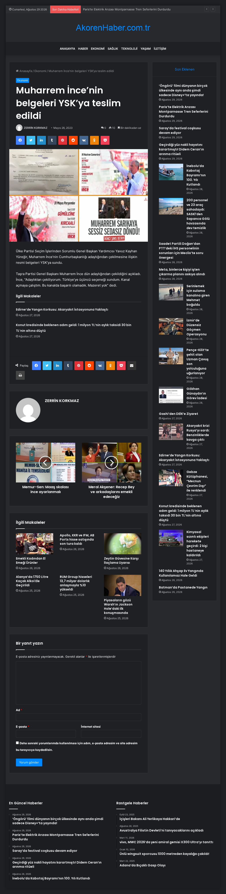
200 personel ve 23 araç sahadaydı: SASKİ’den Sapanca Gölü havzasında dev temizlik (198, 214)
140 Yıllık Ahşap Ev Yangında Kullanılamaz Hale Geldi (181, 573)
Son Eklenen (184, 69)
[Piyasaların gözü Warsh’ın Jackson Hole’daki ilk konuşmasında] (122, 585)
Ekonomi (98, 48)
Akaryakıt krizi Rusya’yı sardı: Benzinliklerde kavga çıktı (198, 432)
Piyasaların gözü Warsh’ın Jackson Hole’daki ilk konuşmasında (118, 606)
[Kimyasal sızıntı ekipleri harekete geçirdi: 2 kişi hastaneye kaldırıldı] (171, 538)
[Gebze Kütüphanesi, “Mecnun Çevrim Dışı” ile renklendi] (171, 478)
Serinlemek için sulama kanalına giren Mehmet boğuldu (198, 295)
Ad (19, 710)
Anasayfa (67, 48)
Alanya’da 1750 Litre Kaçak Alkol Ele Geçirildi (32, 581)
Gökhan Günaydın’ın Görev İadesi (196, 393)
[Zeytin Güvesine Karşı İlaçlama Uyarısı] (122, 543)
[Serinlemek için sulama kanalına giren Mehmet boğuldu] (171, 292)
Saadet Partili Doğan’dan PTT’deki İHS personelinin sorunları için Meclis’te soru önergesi (181, 250)
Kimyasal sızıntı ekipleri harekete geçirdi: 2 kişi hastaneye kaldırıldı (197, 543)
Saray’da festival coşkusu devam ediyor (180, 130)
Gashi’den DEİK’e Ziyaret (178, 414)
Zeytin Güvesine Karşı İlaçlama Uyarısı (121, 560)
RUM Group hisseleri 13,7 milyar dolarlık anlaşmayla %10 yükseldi (76, 583)
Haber (83, 48)
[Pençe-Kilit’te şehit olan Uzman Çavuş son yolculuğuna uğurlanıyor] (171, 356)
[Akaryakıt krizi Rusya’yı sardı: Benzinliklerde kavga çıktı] (171, 431)
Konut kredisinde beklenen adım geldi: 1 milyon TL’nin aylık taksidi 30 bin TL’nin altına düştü (183, 513)
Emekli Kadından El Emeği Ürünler (30, 560)
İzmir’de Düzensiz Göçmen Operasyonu (196, 327)
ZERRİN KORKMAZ (35, 127)
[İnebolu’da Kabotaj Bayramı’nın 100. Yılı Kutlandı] (171, 172)
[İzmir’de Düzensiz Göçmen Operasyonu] (171, 326)
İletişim (160, 48)
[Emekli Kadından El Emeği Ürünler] (34, 543)
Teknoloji (129, 48)
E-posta (22, 726)
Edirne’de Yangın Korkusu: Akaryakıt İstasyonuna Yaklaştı (62, 309)
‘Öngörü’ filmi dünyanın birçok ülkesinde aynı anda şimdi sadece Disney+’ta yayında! (183, 90)
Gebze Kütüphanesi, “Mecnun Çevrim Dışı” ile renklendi (197, 481)
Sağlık (113, 48)
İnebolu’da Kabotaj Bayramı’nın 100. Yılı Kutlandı (196, 175)
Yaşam (146, 48)
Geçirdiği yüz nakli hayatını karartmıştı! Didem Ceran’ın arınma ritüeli (181, 149)
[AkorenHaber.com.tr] (113, 27)
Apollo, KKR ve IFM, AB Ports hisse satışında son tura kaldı (77, 539)
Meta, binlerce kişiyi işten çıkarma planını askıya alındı (182, 271)
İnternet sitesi (91, 726)
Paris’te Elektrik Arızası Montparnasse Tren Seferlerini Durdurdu (127, 9)
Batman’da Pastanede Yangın (183, 587)
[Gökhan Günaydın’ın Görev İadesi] (171, 395)
